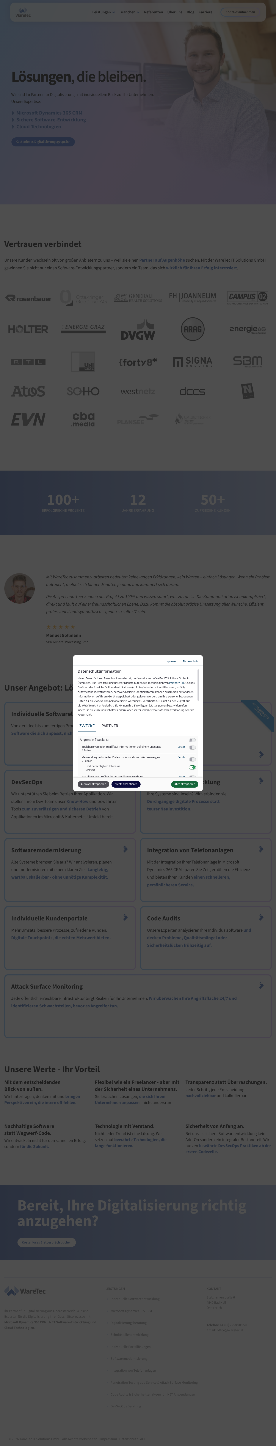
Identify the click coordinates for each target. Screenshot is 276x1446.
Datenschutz (190, 661)
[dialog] (138, 723)
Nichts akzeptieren (126, 784)
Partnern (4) (176, 683)
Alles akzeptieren (184, 784)
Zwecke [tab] (87, 726)
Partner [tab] (110, 726)
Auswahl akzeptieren (93, 784)
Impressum (171, 661)
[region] (138, 723)
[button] (191, 740)
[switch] (192, 740)
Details (181, 747)
